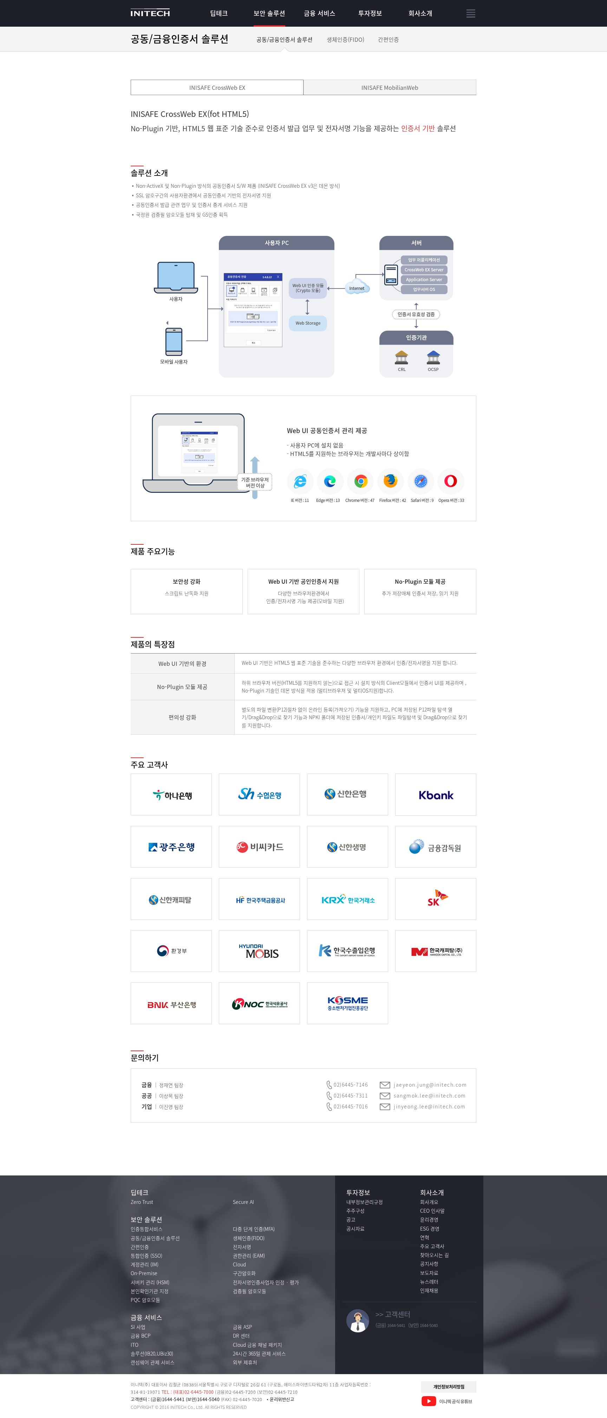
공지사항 (429, 1263)
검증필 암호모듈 (249, 1290)
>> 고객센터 (393, 1314)
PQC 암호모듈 (145, 1299)
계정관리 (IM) (144, 1264)
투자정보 (370, 13)
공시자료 (355, 1228)
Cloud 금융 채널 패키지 (257, 1344)
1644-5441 (396, 1325)
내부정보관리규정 (364, 1201)
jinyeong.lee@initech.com (429, 1106)
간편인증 (388, 39)
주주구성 (355, 1210)
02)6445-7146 (351, 1084)
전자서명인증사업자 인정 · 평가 (266, 1282)
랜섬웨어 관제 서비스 (153, 1362)
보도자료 (429, 1272)
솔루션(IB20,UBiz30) (152, 1353)
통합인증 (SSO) (146, 1255)
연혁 (424, 1237)
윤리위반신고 (282, 1399)
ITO (134, 1344)
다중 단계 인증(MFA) (254, 1228)
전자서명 (242, 1246)
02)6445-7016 (351, 1106)
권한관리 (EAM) (249, 1255)
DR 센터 (241, 1335)
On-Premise (144, 1273)
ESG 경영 (429, 1228)
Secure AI (243, 1201)
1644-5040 (429, 1325)
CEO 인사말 (432, 1210)
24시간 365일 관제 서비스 (259, 1353)
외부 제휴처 (245, 1362)
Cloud (239, 1264)
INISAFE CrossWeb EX (217, 87)
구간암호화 (244, 1273)
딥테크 (219, 13)
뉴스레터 (429, 1281)
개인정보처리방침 (448, 1387)
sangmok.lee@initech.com (430, 1095)
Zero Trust (142, 1201)
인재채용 (429, 1290)
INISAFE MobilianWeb (389, 87)
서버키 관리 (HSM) (150, 1282)
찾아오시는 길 (434, 1254)
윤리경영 (429, 1219)
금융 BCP (141, 1335)
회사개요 (429, 1201)
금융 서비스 (319, 13)
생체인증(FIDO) (345, 39)
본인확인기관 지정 (150, 1290)
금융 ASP (242, 1326)
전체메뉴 (471, 13)
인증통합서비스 (147, 1228)
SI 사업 (138, 1326)
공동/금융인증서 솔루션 (284, 39)
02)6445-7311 (351, 1095)
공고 (350, 1219)
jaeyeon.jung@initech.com (430, 1084)
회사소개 (420, 13)
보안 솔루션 (269, 13)
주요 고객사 (432, 1246)
